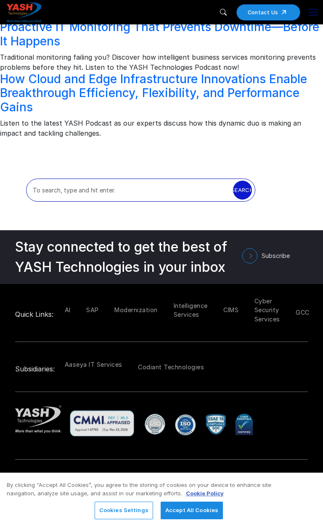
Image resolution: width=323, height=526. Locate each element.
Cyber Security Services (267, 310)
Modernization (136, 309)
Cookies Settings (123, 510)
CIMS (230, 309)
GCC (303, 312)
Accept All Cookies (191, 510)
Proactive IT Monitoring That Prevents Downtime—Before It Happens (159, 34)
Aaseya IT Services (93, 364)
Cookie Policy (205, 493)
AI (68, 309)
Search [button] (242, 190)
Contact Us (263, 12)
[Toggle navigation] (313, 12)
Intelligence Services (191, 310)
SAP (92, 309)
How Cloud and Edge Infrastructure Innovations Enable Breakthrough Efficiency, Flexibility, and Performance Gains (153, 93)
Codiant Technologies (171, 367)
